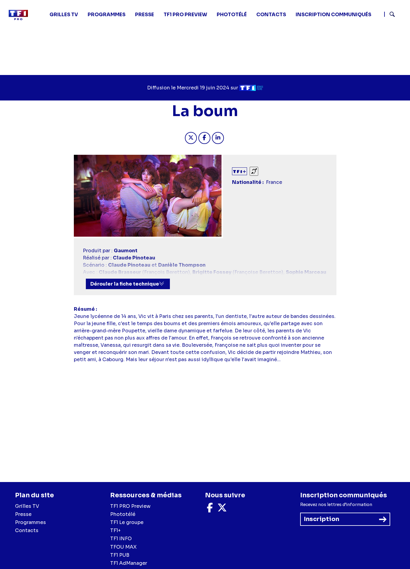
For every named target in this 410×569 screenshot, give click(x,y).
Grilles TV (64, 14)
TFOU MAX (123, 547)
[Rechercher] (394, 15)
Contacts (26, 530)
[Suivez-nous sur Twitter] (222, 509)
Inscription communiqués (333, 14)
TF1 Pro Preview (185, 14)
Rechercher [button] (389, 14)
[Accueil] (21, 15)
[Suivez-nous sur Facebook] (210, 509)
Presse (144, 14)
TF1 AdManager (128, 563)
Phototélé (232, 14)
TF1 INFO (121, 538)
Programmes (30, 522)
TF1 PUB (119, 555)
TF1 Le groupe (126, 522)
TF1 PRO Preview (130, 506)
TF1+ (115, 530)
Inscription (321, 519)
